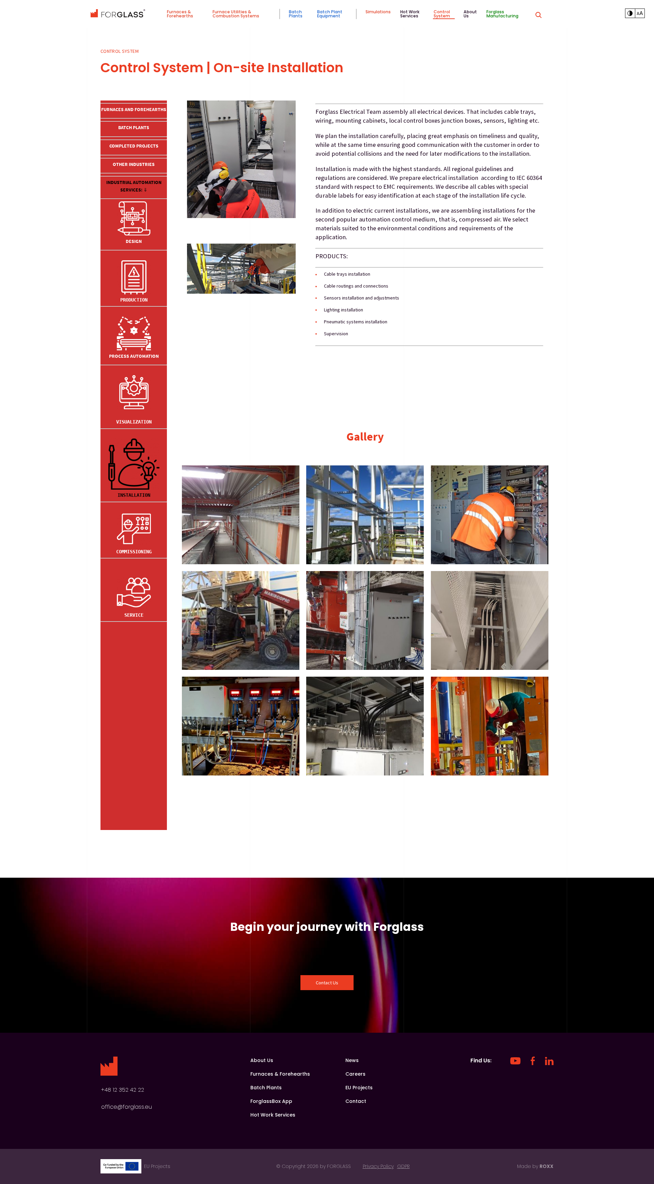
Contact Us (327, 983)
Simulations (378, 12)
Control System (442, 14)
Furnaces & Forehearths (180, 14)
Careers (355, 1074)
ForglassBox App (271, 1101)
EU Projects (359, 1087)
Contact (355, 1101)
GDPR (403, 1166)
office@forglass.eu (126, 1107)
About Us (470, 14)
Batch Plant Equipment (329, 14)
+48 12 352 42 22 (122, 1090)
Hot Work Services (410, 14)
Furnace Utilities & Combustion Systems (236, 14)
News (352, 1060)
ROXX (547, 1166)
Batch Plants (295, 14)
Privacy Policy (378, 1166)
